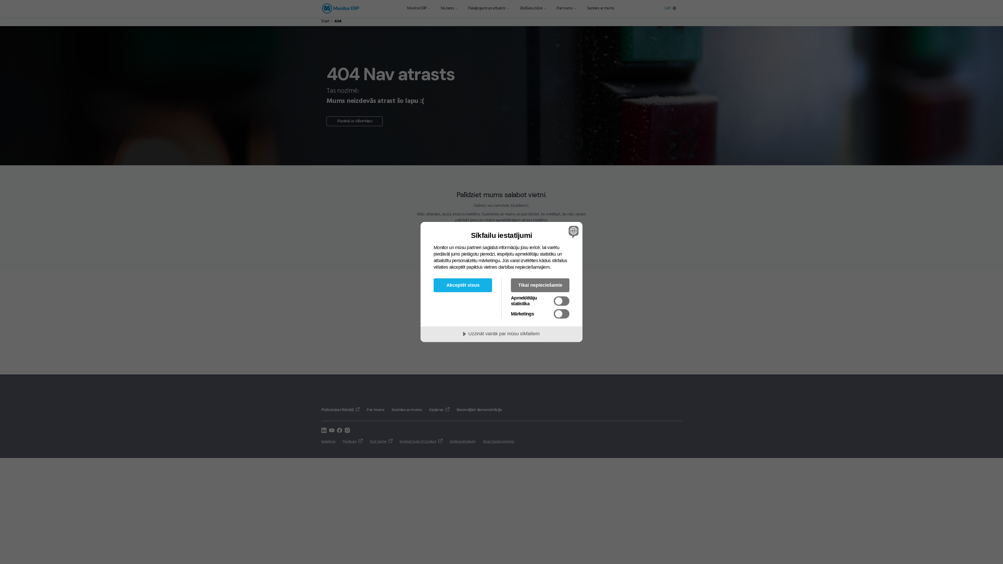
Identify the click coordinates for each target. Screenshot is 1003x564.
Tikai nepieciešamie (540, 285)
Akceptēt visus (463, 285)
